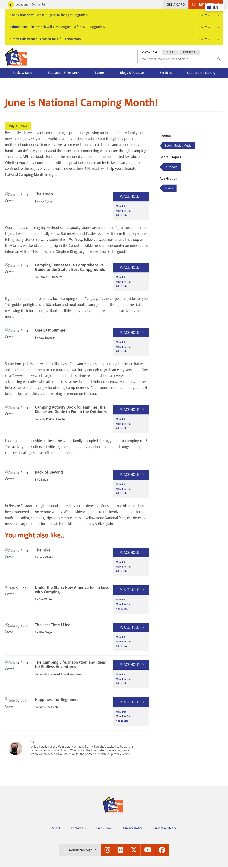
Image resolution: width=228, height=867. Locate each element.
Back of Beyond (49, 472)
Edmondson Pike (22, 27)
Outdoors (171, 167)
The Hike (43, 550)
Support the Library (201, 73)
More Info (121, 206)
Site (170, 52)
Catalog (149, 52)
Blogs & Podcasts (132, 73)
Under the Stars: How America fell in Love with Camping (72, 590)
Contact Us (38, 4)
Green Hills (18, 39)
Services (166, 73)
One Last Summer (51, 330)
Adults (169, 188)
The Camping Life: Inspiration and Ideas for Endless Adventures (70, 664)
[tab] (150, 52)
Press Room (104, 828)
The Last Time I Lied (53, 624)
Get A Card (176, 4)
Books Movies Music (178, 146)
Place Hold (130, 196)
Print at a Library (164, 828)
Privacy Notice (133, 828)
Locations (22, 4)
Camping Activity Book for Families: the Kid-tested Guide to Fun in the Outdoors (71, 409)
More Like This (123, 210)
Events (189, 52)
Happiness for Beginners (56, 699)
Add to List (122, 215)
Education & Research (64, 73)
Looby (14, 15)
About (56, 828)
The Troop (44, 194)
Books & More (23, 73)
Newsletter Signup (82, 850)
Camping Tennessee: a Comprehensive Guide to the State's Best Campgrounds (70, 267)
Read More (206, 15)
